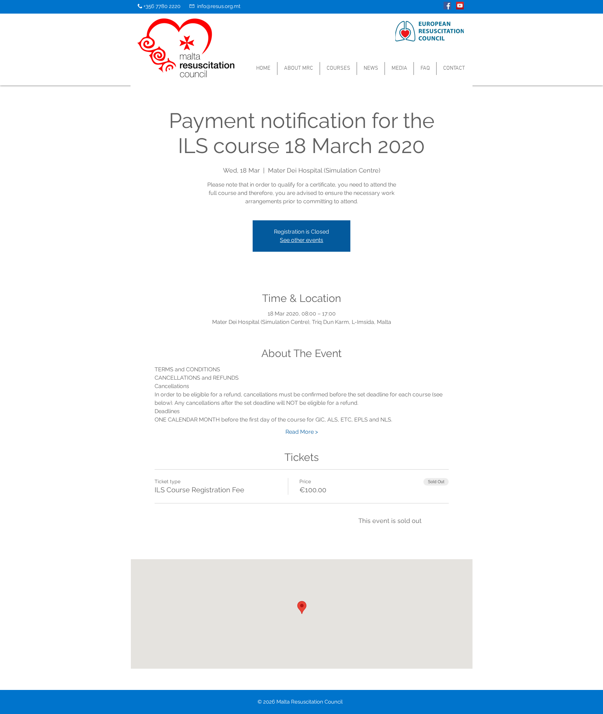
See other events (301, 240)
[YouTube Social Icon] (460, 5)
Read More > (301, 431)
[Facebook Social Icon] (447, 5)
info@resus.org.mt (218, 6)
